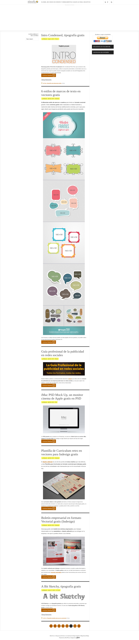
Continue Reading (47, 75)
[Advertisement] (69, 16)
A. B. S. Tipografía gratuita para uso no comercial (54, 618)
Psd (56, 402)
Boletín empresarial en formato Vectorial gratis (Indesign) (61, 519)
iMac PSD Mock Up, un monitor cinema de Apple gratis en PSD (62, 396)
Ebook (56, 359)
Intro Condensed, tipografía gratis (62, 35)
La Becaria (44, 39)
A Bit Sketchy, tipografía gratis (61, 586)
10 (75, 626)
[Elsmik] (33, 3)
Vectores (57, 98)
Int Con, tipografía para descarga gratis (52, 83)
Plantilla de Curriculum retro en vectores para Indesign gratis (61, 452)
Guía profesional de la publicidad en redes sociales (62, 353)
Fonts (56, 39)
